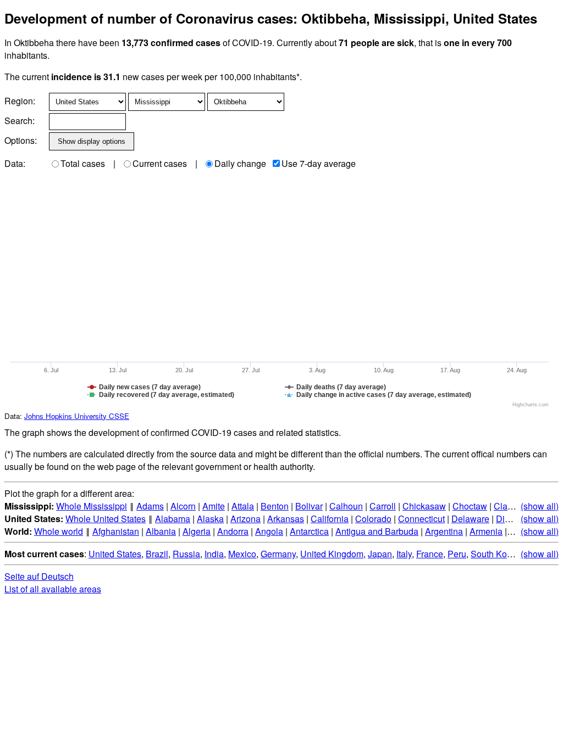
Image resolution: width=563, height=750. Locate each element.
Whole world (58, 531)
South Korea (495, 553)
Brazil (157, 553)
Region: (19, 100)
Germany (278, 553)
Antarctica (309, 531)
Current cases (160, 163)
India (214, 553)
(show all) (540, 506)
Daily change (240, 163)
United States (115, 553)
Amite (213, 506)
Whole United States (105, 518)
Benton (275, 506)
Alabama (172, 518)
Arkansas (285, 518)
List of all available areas (52, 589)
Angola (269, 531)
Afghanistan (115, 531)
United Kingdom (331, 553)
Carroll (382, 506)
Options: (20, 140)
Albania (161, 531)
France (429, 553)
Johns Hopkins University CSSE (76, 416)
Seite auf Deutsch (39, 576)
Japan (380, 553)
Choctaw (469, 506)
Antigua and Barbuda (376, 531)
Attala (242, 506)
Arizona (245, 518)
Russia (186, 553)
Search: (19, 120)
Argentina (444, 531)
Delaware (470, 518)
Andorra (233, 531)
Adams (150, 506)
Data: (14, 163)
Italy (404, 553)
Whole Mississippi (91, 506)
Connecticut (421, 518)
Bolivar (309, 506)
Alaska (210, 518)
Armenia (486, 531)
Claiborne (513, 506)
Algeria (197, 531)
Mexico (242, 553)
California (330, 518)
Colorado (373, 518)
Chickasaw (424, 506)
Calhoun (346, 506)
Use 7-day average (319, 163)
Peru (457, 553)
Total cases (82, 163)
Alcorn (183, 506)
